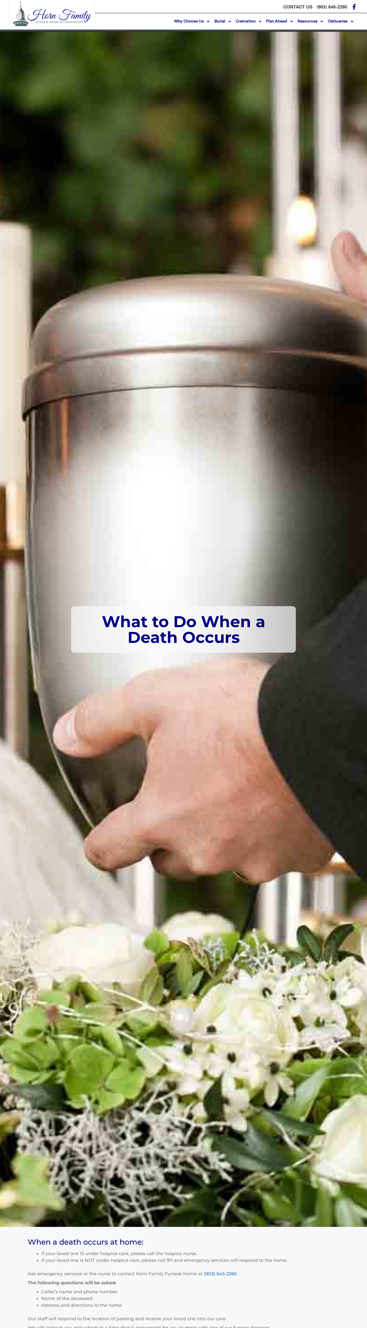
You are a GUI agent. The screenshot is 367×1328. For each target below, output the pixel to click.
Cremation (246, 21)
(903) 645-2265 (220, 1274)
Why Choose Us (189, 21)
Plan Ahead (276, 21)
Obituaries (338, 21)
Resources (307, 21)
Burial (219, 21)
